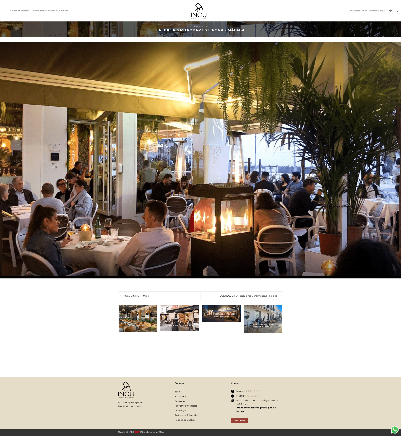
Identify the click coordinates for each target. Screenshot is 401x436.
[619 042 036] (397, 11)
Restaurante (200, 26)
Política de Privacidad (186, 415)
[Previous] (119, 340)
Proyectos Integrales (186, 405)
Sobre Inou (181, 396)
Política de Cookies (185, 419)
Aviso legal (181, 410)
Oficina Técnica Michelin (44, 10)
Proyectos (355, 10)
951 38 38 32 (252, 391)
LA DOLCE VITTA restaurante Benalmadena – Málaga (249, 295)
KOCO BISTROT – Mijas (136, 295)
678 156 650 (251, 395)
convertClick (158, 431)
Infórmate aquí (377, 10)
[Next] (282, 340)
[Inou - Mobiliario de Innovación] (199, 10)
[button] (4, 11)
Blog (364, 10)
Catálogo (180, 401)
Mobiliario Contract (18, 10)
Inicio (178, 391)
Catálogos (64, 10)
